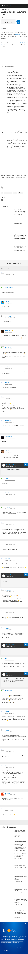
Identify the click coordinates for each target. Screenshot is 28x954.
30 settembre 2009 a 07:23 (11, 466)
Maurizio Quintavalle (9, 21)
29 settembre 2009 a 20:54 (10, 348)
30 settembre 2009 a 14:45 (9, 629)
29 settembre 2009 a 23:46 (9, 452)
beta (2, 192)
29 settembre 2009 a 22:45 (10, 438)
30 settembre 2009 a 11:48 (9, 612)
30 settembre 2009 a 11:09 (9, 591)
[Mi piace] (18, 837)
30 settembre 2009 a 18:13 (9, 751)
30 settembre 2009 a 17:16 (9, 731)
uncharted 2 (20, 192)
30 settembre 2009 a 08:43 (10, 524)
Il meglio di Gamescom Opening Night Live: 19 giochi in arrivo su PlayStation (21, 878)
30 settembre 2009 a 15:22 (9, 660)
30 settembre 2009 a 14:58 (10, 646)
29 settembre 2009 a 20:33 (10, 332)
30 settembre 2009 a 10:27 (10, 576)
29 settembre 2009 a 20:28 (10, 317)
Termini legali (4, 950)
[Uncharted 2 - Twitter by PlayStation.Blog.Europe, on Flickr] (11, 124)
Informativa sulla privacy (19, 947)
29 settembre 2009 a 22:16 (9, 422)
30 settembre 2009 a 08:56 (10, 544)
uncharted (15, 192)
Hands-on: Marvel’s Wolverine (20, 865)
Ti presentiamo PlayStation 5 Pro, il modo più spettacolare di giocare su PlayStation (20, 832)
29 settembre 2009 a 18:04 (9, 274)
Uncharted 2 (18, 34)
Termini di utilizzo (5, 947)
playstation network (8, 192)
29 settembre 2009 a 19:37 (9, 303)
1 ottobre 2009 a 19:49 (9, 810)
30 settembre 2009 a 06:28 (10, 480)
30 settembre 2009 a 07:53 (10, 494)
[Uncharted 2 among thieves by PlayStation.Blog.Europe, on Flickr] (11, 60)
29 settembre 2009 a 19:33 (9, 289)
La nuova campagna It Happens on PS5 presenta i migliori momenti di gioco (20, 855)
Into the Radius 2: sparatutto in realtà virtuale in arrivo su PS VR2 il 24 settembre (21, 901)
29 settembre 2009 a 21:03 (9, 384)
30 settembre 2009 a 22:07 (10, 794)
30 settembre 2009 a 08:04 (10, 508)
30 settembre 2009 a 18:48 (9, 767)
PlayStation (8, 6)
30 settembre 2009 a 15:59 (9, 713)
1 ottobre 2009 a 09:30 (10, 675)
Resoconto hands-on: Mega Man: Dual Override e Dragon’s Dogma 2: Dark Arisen (21, 889)
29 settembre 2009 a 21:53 (9, 398)
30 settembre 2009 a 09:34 (10, 560)
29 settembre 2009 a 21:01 (9, 368)
